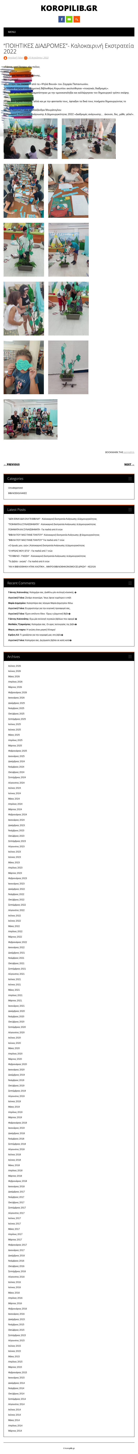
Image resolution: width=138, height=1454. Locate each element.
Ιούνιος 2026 (14, 671)
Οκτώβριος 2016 (16, 1266)
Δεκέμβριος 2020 (16, 1011)
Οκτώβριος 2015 (16, 1330)
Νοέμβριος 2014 (16, 1388)
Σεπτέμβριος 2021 (17, 969)
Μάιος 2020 (14, 1048)
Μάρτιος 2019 (15, 1117)
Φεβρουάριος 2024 (17, 814)
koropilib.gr (69, 8)
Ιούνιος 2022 (14, 921)
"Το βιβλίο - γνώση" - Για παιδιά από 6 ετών (28, 561)
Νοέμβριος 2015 (16, 1324)
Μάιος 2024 (14, 799)
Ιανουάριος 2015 (16, 1377)
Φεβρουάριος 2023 (17, 878)
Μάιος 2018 (14, 1165)
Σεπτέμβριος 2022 (17, 905)
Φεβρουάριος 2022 (17, 942)
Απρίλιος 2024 (15, 804)
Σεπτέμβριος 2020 (17, 1027)
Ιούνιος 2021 (14, 984)
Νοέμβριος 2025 (16, 708)
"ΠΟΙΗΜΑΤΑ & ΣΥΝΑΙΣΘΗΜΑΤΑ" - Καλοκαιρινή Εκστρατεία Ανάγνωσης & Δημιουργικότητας (52, 524)
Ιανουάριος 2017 (16, 1250)
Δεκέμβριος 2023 (16, 825)
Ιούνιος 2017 (14, 1223)
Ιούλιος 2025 (14, 724)
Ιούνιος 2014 (14, 1415)
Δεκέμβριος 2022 (16, 889)
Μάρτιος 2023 (15, 873)
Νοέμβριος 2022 (16, 894)
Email (69, 19)
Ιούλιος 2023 (14, 852)
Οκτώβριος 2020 (16, 1021)
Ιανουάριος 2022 (16, 947)
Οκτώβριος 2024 (16, 772)
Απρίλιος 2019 (15, 1112)
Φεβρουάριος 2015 (17, 1372)
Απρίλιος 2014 (15, 1425)
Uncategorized (15, 488)
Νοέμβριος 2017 (16, 1197)
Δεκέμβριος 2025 (16, 703)
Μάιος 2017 (14, 1229)
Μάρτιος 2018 (15, 1176)
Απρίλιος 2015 (15, 1361)
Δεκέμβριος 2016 (16, 1255)
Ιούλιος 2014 (14, 1409)
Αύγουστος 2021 (16, 974)
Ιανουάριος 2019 (16, 1128)
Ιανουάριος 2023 (16, 883)
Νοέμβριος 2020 (16, 1016)
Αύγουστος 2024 (16, 783)
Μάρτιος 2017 (15, 1239)
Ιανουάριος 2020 (16, 1069)
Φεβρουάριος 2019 (17, 1123)
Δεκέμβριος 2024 (16, 761)
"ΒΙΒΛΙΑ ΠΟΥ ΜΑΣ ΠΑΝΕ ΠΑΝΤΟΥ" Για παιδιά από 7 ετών (36, 540)
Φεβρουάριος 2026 (17, 692)
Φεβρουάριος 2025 (17, 751)
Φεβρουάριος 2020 (17, 1064)
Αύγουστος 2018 (16, 1149)
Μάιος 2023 (14, 862)
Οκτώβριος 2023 (16, 836)
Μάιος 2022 (14, 926)
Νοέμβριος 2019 (16, 1080)
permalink (129, 452)
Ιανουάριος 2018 (16, 1186)
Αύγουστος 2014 (16, 1404)
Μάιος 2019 (14, 1107)
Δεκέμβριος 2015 (16, 1319)
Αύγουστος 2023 (16, 846)
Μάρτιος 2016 (15, 1303)
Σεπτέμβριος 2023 (17, 841)
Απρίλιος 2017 (15, 1234)
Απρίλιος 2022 (15, 931)
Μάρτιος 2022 (15, 937)
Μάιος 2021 (14, 990)
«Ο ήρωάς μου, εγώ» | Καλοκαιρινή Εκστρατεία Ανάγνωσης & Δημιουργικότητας (46, 545)
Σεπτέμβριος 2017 (17, 1207)
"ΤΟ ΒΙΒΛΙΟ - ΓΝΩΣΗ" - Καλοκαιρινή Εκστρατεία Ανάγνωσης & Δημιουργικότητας (47, 556)
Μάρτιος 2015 (15, 1367)
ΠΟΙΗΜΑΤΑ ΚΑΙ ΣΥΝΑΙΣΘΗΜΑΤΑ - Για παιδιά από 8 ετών (35, 529)
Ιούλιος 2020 (14, 1037)
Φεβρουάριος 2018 (17, 1181)
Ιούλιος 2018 (14, 1154)
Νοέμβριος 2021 (16, 958)
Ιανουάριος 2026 (16, 697)
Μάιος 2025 (14, 735)
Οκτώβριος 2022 (16, 899)
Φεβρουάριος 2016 (17, 1309)
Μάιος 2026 (14, 676)
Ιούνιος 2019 (14, 1101)
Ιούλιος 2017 (14, 1218)
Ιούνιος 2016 (14, 1287)
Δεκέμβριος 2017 (16, 1191)
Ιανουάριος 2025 (16, 756)
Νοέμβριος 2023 (16, 830)
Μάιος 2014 (14, 1420)
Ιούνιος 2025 (14, 729)
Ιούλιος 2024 (14, 788)
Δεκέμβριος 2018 (16, 1133)
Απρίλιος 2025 (15, 740)
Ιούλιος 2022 (14, 915)
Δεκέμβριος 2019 (16, 1075)
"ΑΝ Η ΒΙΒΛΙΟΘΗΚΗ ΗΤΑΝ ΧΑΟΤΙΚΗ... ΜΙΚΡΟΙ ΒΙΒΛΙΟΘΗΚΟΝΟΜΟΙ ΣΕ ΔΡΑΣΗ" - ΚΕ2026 (52, 566)
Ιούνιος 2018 (14, 1160)
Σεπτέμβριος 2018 (17, 1144)
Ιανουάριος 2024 (16, 820)
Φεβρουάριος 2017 (17, 1245)
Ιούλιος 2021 (14, 979)
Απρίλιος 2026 (15, 682)
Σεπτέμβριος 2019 (17, 1091)
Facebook (61, 19)
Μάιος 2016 (14, 1293)
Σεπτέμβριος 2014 (17, 1399)
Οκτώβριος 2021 (16, 963)
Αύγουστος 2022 (16, 910)
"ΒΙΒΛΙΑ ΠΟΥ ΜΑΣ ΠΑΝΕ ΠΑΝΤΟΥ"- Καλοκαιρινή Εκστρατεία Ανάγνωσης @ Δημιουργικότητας (54, 535)
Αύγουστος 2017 (16, 1213)
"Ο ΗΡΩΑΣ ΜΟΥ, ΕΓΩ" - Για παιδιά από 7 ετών (30, 551)
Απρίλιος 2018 (15, 1170)
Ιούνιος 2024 (14, 793)
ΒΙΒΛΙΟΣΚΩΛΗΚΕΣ (17, 493)
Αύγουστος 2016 (16, 1277)
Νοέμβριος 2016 (16, 1261)
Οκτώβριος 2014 (16, 1393)
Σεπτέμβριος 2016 (17, 1271)
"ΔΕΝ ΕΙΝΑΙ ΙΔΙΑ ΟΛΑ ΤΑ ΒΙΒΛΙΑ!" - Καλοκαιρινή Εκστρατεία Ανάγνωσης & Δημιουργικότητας (52, 519)
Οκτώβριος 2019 (16, 1085)
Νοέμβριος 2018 (16, 1139)
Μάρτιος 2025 (15, 745)
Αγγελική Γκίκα (15, 57)
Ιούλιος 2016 (14, 1282)
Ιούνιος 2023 (14, 857)
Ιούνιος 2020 (14, 1043)
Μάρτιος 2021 (15, 1000)
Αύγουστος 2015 (16, 1340)
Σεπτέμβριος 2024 (17, 777)
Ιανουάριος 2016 (16, 1314)
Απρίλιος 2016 (15, 1298)
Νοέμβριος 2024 (16, 767)
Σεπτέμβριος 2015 (17, 1335)
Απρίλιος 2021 (15, 995)
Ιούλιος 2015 (14, 1346)
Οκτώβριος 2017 (16, 1202)
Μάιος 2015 (14, 1356)
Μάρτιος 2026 (15, 687)
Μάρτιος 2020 (15, 1059)
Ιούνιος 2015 (14, 1351)
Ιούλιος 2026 (14, 666)
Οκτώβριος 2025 (16, 713)
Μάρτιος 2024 (15, 809)
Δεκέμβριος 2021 (16, 953)
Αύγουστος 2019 (16, 1096)
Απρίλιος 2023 (15, 867)
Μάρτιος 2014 (15, 1431)
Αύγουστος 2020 (16, 1032)
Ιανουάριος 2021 (16, 1006)
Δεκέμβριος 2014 (16, 1383)
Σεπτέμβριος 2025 (17, 719)
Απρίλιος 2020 (15, 1053)
